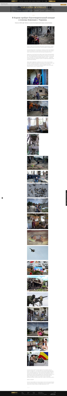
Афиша (22, 392)
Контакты (34, 393)
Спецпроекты (42, 10)
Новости (33, 15)
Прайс (28, 393)
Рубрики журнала (25, 10)
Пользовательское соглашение (34, 394)
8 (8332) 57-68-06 (52, 394)
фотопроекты (31, 10)
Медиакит (28, 392)
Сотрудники (23, 393)
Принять (63, 4)
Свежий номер (19, 10)
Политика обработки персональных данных (26, 394)
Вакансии (34, 392)
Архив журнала (48, 10)
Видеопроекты (37, 10)
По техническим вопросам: (42, 394)
